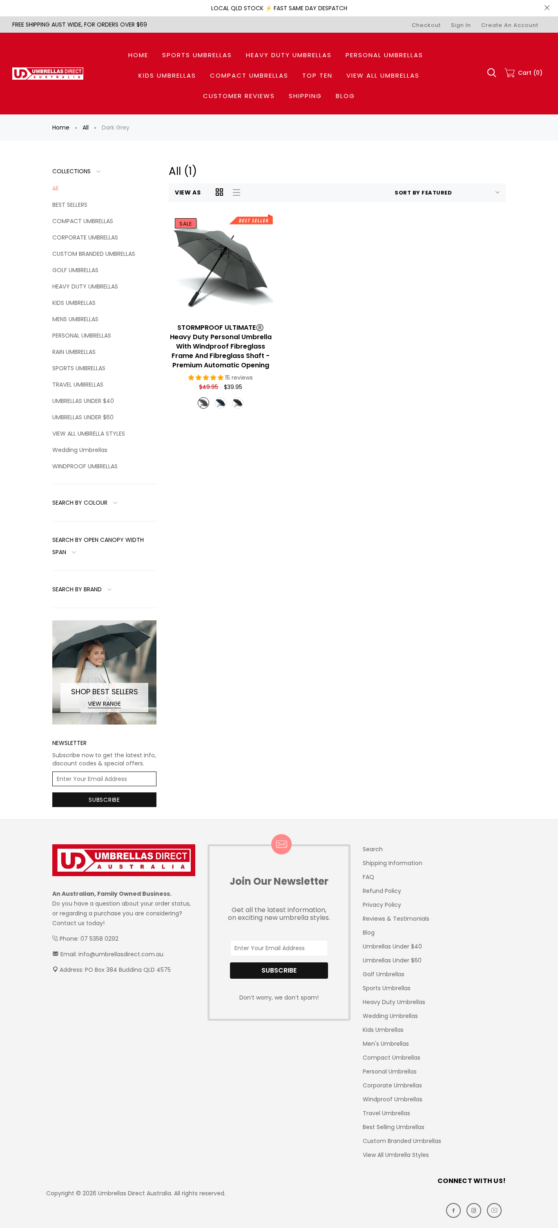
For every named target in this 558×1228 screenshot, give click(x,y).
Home (60, 127)
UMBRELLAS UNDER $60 (83, 417)
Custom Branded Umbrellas (402, 1141)
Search (373, 849)
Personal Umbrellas (390, 1071)
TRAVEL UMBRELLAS (77, 384)
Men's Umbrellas (386, 1044)
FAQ (368, 877)
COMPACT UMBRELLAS (82, 221)
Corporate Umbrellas (392, 1085)
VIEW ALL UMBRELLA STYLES (88, 433)
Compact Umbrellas (391, 1058)
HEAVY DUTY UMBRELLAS (85, 286)
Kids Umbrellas (383, 1030)
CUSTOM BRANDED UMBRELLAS (93, 254)
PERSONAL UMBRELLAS (81, 335)
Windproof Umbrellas (392, 1099)
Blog (369, 932)
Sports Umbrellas (387, 988)
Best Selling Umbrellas (393, 1127)
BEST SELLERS (69, 205)
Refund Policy (382, 891)
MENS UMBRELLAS (75, 319)
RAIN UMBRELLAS (74, 352)
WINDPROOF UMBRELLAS (85, 466)
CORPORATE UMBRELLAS (85, 237)
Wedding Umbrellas (79, 450)
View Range (104, 704)
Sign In (461, 25)
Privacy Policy (382, 905)
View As (188, 192)
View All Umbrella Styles (396, 1155)
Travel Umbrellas (386, 1113)
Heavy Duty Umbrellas (394, 1002)
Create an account (509, 25)
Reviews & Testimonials (396, 919)
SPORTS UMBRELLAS (78, 368)
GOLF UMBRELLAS (75, 270)
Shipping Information (392, 863)
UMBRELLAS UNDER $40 (83, 401)
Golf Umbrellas (383, 974)
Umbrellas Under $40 (392, 946)
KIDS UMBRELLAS (74, 303)
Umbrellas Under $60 (392, 960)
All (86, 127)
